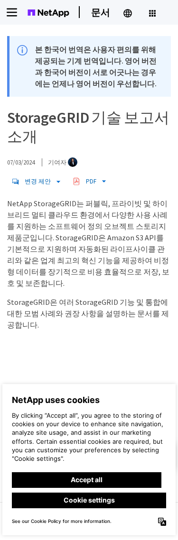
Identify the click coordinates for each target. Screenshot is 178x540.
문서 (100, 12)
